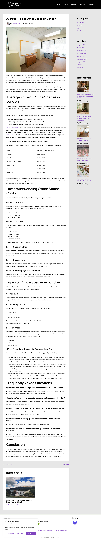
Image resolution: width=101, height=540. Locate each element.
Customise (10, 533)
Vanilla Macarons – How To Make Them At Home (84, 159)
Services (74, 4)
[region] (20, 527)
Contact (92, 4)
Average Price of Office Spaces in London (84, 139)
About (66, 4)
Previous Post (8, 464)
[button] (84, 4)
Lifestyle (79, 25)
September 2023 (82, 59)
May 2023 (80, 67)
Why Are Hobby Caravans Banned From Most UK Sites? (19, 501)
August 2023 (81, 62)
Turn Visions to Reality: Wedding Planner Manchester (85, 180)
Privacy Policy (64, 531)
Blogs (82, 4)
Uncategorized (81, 31)
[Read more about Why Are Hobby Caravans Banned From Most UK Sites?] (20, 487)
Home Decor (81, 22)
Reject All (20, 533)
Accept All (30, 533)
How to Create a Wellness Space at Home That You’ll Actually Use (84, 118)
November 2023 (81, 53)
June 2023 (80, 65)
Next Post (65, 464)
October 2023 (81, 56)
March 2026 (80, 48)
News (7, 504)
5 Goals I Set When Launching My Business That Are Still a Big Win (85, 96)
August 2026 (81, 45)
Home (58, 4)
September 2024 (82, 50)
